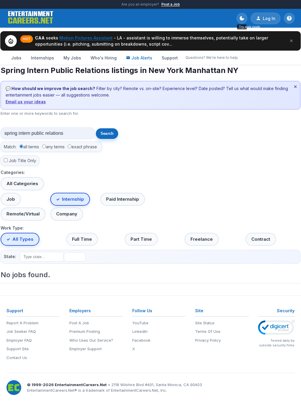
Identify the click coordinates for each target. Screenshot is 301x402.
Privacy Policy (208, 340)
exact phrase (84, 146)
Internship (73, 199)
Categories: (13, 172)
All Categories (22, 183)
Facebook (141, 340)
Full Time (82, 239)
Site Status (205, 322)
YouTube (140, 322)
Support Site (17, 348)
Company (66, 214)
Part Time (141, 239)
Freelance (201, 239)
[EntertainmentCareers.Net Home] (30, 18)
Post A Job (79, 322)
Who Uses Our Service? (91, 340)
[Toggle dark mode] (242, 18)
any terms (55, 146)
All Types (23, 239)
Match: (10, 146)
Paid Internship (122, 199)
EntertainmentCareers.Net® (52, 390)
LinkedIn (140, 331)
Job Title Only (22, 160)
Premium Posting (84, 331)
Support (170, 57)
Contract (260, 239)
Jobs (16, 57)
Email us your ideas (26, 101)
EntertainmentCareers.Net (81, 384)
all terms (31, 146)
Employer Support (85, 348)
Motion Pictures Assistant (86, 37)
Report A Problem (22, 322)
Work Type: (12, 227)
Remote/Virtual (23, 214)
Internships (42, 57)
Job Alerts (141, 57)
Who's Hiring (104, 57)
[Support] (289, 18)
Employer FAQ (19, 340)
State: (10, 256)
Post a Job (170, 4)
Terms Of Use (207, 331)
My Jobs (72, 57)
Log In (269, 18)
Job (10, 199)
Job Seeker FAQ (21, 331)
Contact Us (16, 357)
